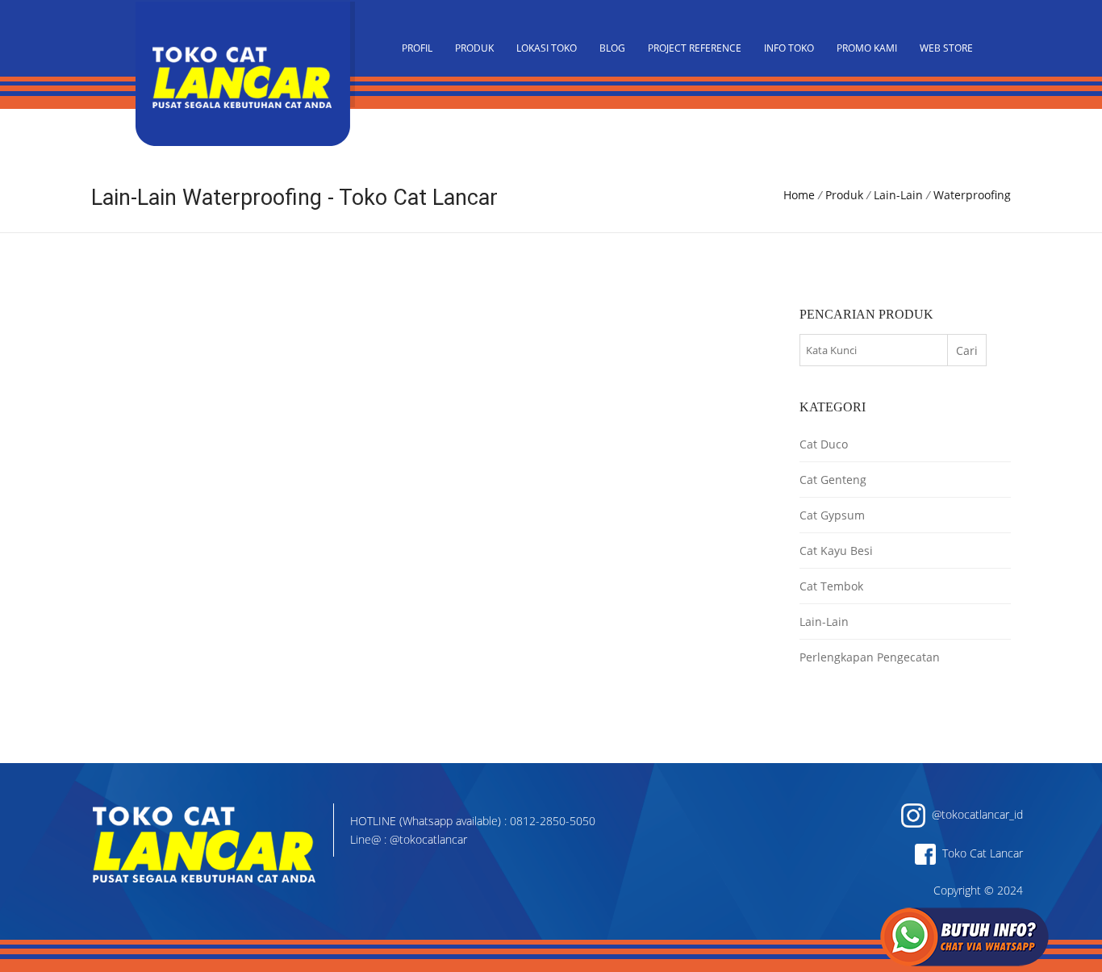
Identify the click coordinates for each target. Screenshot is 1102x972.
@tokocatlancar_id (974, 814)
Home (799, 194)
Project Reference (694, 48)
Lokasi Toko (546, 48)
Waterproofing (972, 194)
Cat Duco (823, 444)
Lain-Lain (898, 194)
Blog (612, 48)
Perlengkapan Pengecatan (869, 657)
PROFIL (417, 48)
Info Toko (789, 48)
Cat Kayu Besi (836, 550)
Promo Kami (867, 48)
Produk (474, 48)
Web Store (946, 48)
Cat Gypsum (832, 515)
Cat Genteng (832, 479)
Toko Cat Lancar (979, 853)
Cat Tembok (831, 586)
